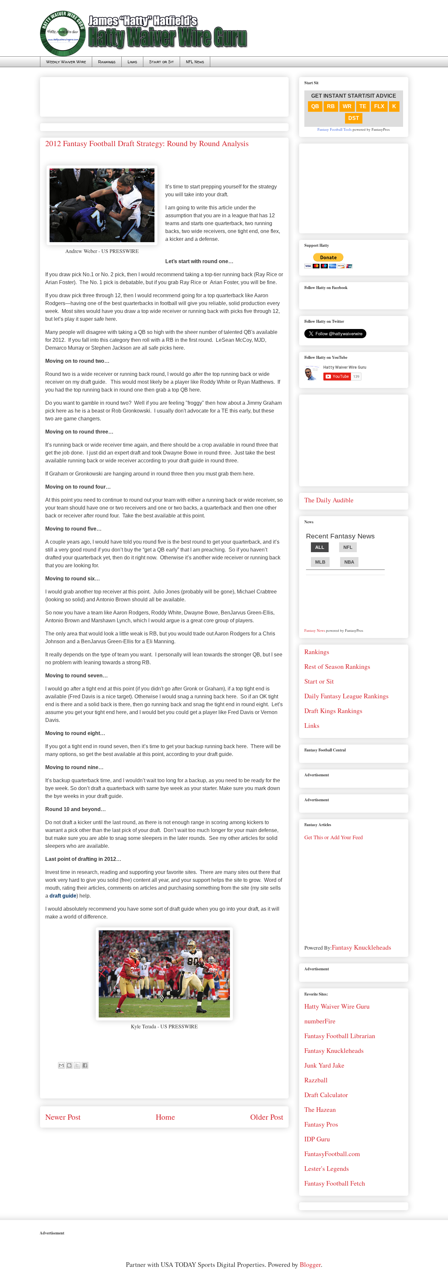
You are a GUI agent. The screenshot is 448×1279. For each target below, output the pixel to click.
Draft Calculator (326, 1094)
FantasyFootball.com (332, 1153)
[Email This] (61, 1065)
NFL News (195, 62)
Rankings (106, 62)
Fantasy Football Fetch (334, 1183)
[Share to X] (77, 1065)
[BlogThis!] (69, 1065)
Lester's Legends (326, 1168)
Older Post (266, 1117)
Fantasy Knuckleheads (361, 947)
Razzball (316, 1080)
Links (132, 62)
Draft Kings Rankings (333, 710)
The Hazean (320, 1109)
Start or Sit (161, 62)
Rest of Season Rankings (337, 666)
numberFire (320, 1021)
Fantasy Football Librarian (339, 1035)
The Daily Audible (329, 499)
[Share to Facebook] (85, 1065)
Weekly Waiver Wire (66, 62)
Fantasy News (314, 630)
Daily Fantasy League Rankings (346, 695)
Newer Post (63, 1117)
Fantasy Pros (321, 1124)
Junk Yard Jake (324, 1065)
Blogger (310, 1264)
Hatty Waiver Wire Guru (337, 1006)
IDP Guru (317, 1138)
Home (165, 1117)
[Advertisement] (164, 94)
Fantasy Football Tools (334, 129)
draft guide (63, 896)
